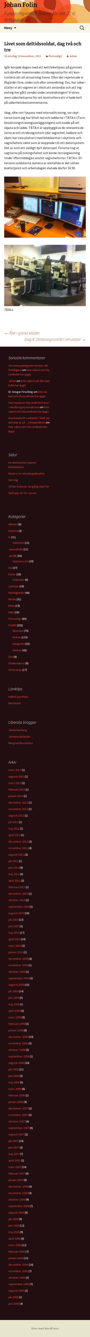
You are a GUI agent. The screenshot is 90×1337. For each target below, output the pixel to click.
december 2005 (18, 1264)
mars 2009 (14, 1017)
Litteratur (18, 580)
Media (12, 599)
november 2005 (18, 1271)
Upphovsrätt (20, 561)
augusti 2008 (16, 1063)
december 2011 (18, 841)
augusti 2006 (16, 1212)
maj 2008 (13, 1082)
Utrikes (17, 650)
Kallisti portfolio (18, 697)
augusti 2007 (16, 1134)
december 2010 (18, 893)
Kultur (12, 574)
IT (9, 537)
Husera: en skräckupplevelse (26, 473)
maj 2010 (13, 933)
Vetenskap (15, 670)
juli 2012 (13, 822)
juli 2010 (13, 919)
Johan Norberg (17, 730)
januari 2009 (15, 1030)
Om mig (13, 480)
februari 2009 (16, 1024)
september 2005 (18, 1284)
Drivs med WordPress (45, 1328)
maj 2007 (13, 1154)
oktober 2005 (16, 1277)
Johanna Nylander (19, 736)
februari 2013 (16, 789)
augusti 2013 (16, 776)
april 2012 (14, 835)
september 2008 (18, 1056)
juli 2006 (13, 1219)
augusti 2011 (16, 854)
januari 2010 (15, 952)
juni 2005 (13, 1304)
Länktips (13, 586)
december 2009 (18, 959)
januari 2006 (15, 1258)
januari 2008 (15, 1102)
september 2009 (18, 978)
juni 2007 (13, 1147)
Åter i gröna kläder (22, 333)
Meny (8, 28)
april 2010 (14, 939)
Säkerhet (18, 543)
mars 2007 (14, 1167)
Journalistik (15, 549)
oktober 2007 (16, 1121)
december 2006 (18, 1186)
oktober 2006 (16, 1199)
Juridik (12, 556)
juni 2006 (13, 1225)
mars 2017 (14, 770)
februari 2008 (16, 1095)
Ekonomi (18, 631)
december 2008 (18, 1037)
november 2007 (18, 1115)
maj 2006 (13, 1232)
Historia (13, 531)
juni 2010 (13, 926)
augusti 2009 (16, 985)
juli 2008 (13, 1069)
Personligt (55, 56)
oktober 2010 (16, 900)
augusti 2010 (16, 913)
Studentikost (16, 663)
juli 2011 (13, 861)
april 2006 (14, 1238)
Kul (10, 568)
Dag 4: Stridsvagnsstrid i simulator (55, 339)
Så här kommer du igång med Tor (28, 486)
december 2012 (18, 802)
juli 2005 (13, 1297)
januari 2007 (15, 1180)
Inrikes (17, 637)
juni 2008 (13, 1076)
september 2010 (18, 906)
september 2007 (18, 1128)
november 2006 (18, 1193)
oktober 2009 (16, 972)
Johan (73, 56)
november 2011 (18, 848)
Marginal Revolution (20, 743)
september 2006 (18, 1206)
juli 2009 (13, 991)
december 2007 (18, 1108)
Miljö (11, 612)
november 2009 (18, 965)
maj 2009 (13, 1004)
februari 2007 (16, 1173)
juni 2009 (13, 998)
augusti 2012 (16, 815)
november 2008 (18, 1043)
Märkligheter (16, 593)
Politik (12, 625)
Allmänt (13, 524)
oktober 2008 (16, 1050)
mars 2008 (14, 1089)
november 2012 (18, 809)
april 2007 (14, 1160)
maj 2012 (13, 828)
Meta (11, 606)
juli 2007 (13, 1141)
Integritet (18, 644)
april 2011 (14, 880)
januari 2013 (15, 796)
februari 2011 (16, 887)
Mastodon (14, 703)
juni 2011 (13, 867)
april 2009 (14, 1011)
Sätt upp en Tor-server (22, 493)
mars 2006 (14, 1245)
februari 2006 (16, 1251)
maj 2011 (13, 874)
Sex (10, 657)
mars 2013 (14, 783)
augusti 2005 (16, 1290)
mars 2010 (14, 946)
